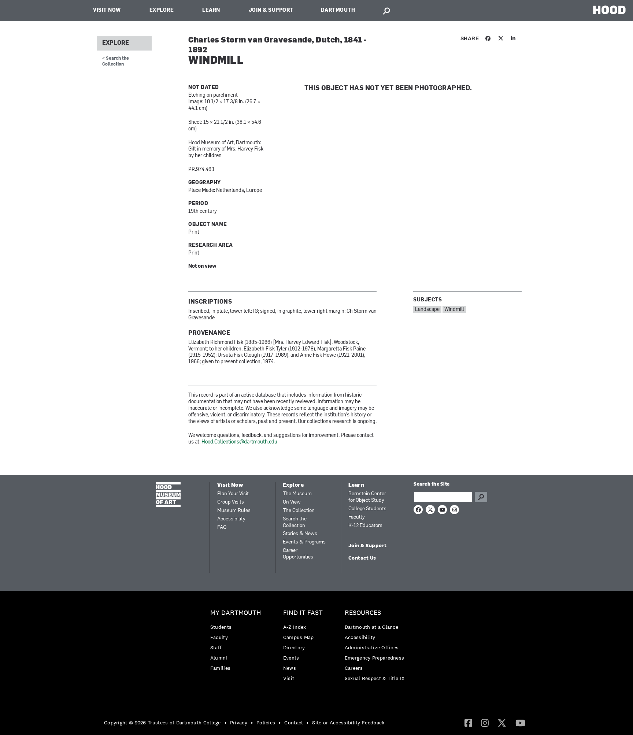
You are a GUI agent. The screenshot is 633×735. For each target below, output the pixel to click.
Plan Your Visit (233, 494)
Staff (216, 647)
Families (220, 668)
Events (291, 657)
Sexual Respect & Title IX (375, 678)
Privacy (238, 722)
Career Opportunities (298, 554)
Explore (161, 10)
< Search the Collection (115, 61)
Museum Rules (234, 510)
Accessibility (231, 519)
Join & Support (271, 10)
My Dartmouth (235, 612)
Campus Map (298, 637)
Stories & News (300, 534)
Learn (211, 10)
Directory (294, 647)
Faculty (356, 517)
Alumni (218, 657)
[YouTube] (520, 722)
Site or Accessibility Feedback (348, 722)
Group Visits (230, 502)
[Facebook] (468, 722)
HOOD (609, 9)
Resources (363, 612)
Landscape (427, 309)
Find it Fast (303, 612)
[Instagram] (485, 722)
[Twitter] (501, 722)
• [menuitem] (225, 722)
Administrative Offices (372, 647)
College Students (367, 509)
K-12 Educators (365, 525)
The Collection (299, 510)
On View (292, 502)
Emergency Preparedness (374, 657)
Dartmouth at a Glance (371, 627)
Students (221, 627)
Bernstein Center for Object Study (367, 497)
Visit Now (107, 10)
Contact (293, 722)
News (289, 668)
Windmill (454, 309)
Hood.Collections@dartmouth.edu (239, 442)
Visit (289, 678)
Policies (265, 722)
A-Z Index (294, 627)
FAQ (221, 527)
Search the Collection (295, 522)
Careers (354, 668)
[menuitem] (237, 642)
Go (481, 497)
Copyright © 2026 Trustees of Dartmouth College (162, 722)
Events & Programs (304, 542)
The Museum (297, 494)
